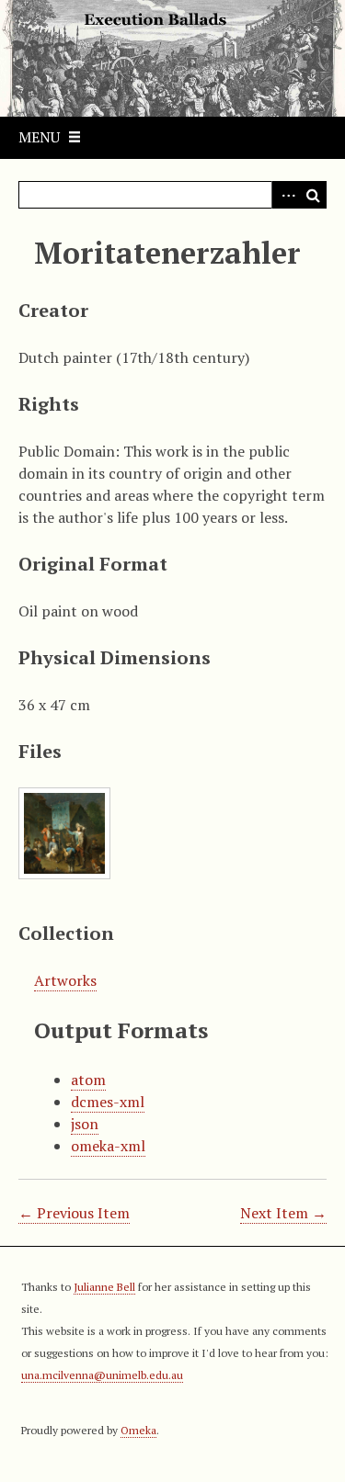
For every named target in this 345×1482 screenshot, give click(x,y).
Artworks (65, 980)
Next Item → (283, 1213)
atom (88, 1079)
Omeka (138, 1430)
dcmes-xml (107, 1102)
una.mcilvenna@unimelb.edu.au (102, 1375)
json (84, 1124)
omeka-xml (108, 1146)
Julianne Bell (104, 1287)
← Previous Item (74, 1213)
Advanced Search (285, 195)
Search (313, 195)
